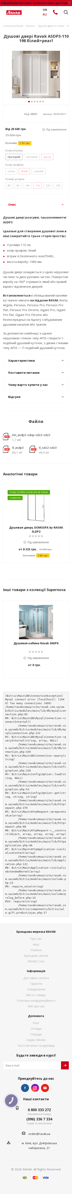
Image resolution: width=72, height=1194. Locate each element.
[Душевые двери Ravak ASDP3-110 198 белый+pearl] (36, 75)
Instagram (35, 1088)
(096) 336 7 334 (39, 1119)
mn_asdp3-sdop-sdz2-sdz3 (31, 435)
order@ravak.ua (39, 1134)
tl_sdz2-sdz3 (48, 448)
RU (45, 14)
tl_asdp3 (18, 448)
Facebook (25, 1088)
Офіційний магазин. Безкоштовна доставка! (36, 3)
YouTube (45, 1088)
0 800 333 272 (39, 1110)
